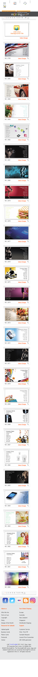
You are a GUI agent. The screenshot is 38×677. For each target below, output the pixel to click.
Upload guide (5, 629)
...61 (25, 17)
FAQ (20, 632)
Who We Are (5, 612)
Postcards (4, 637)
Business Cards (5, 632)
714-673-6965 (13, 644)
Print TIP (25, 632)
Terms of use (5, 615)
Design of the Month (7, 623)
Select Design (24, 38)
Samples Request (24, 634)
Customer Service (24, 629)
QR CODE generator (25, 640)
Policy (3, 620)
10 (22, 17)
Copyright (4, 617)
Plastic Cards (5, 634)
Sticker (3, 640)
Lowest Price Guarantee (26, 637)
